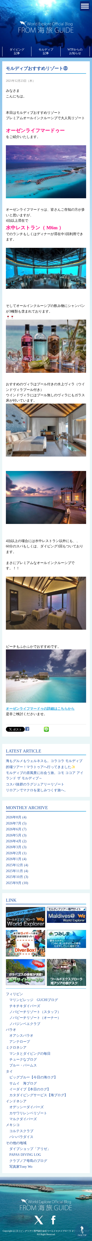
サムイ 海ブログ (23, 1083)
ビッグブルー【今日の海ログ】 (33, 1077)
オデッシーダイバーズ (26, 1107)
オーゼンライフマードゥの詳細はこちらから (40, 708)
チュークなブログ (23, 1059)
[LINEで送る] (46, 729)
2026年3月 (13, 847)
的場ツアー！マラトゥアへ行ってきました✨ (40, 767)
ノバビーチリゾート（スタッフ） (35, 1012)
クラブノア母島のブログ (28, 1161)
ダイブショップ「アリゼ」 (30, 1149)
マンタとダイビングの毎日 (30, 1053)
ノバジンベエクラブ (24, 1024)
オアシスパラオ (21, 1035)
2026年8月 (13, 817)
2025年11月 (14, 871)
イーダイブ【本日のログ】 (30, 1089)
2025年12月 (14, 865)
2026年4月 (13, 841)
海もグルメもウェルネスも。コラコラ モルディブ (44, 761)
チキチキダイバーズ (24, 1006)
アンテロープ (19, 1041)
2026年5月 (13, 835)
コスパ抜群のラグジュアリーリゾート (35, 784)
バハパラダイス (21, 1137)
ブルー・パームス (23, 1065)
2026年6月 (13, 829)
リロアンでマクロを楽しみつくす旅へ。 (37, 790)
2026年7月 (13, 823)
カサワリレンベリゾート (28, 1113)
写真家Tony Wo (20, 1166)
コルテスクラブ (21, 1131)
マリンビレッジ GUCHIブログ (33, 1000)
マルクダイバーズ (23, 1119)
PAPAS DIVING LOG (25, 1155)
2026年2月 (13, 853)
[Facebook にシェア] (27, 729)
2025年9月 (13, 883)
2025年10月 (14, 877)
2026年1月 (13, 859)
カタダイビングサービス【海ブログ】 (38, 1095)
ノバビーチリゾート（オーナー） (35, 1018)
